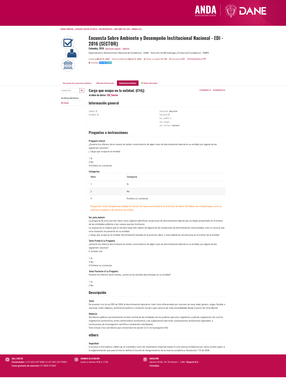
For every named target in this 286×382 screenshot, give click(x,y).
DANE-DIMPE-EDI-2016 (122, 29)
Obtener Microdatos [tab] (150, 83)
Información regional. (113, 48)
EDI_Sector (65, 102)
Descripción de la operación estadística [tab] (77, 83)
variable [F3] (137, 29)
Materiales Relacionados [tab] (105, 83)
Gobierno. (126, 48)
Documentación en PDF (197, 59)
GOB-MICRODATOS (105, 29)
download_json (219, 90)
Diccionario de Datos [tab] (127, 83)
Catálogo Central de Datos (86, 29)
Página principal (67, 29)
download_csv (206, 90)
